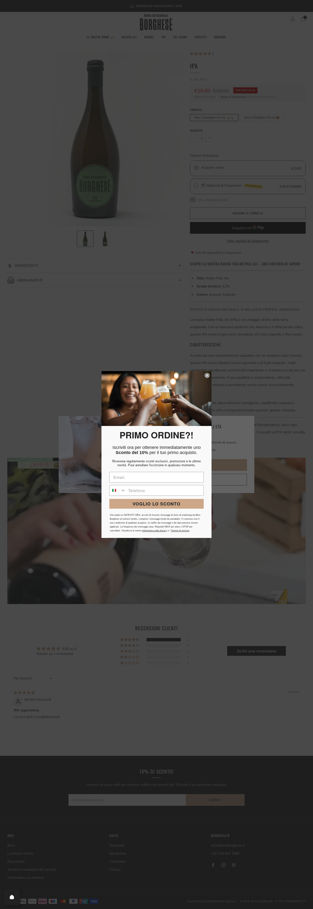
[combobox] (118, 490)
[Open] (12, 897)
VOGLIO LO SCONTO (156, 504)
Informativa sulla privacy (154, 530)
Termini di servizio (180, 530)
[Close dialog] (207, 375)
